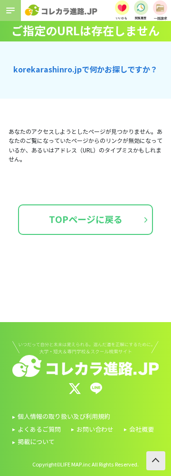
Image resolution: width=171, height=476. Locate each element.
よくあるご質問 (39, 430)
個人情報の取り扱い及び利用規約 (64, 417)
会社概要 (141, 430)
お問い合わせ (95, 430)
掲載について (36, 442)
